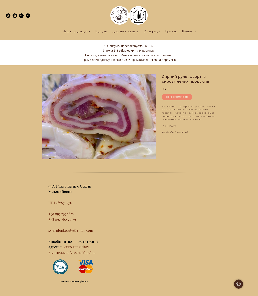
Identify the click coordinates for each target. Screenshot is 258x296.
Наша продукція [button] (75, 31)
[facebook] (28, 17)
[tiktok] (8, 17)
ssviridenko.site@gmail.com (70, 230)
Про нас (171, 31)
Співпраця (152, 31)
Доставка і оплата (125, 31)
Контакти (189, 31)
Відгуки (101, 31)
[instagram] (15, 17)
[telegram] (21, 17)
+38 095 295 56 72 (61, 213)
